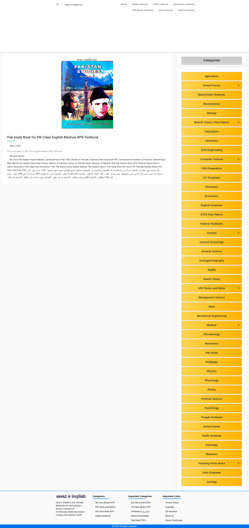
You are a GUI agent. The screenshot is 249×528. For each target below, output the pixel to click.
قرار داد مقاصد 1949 (44, 174)
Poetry (212, 389)
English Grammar (186, 10)
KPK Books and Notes (143, 10)
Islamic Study (211, 279)
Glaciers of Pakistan (58, 163)
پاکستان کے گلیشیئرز (110, 170)
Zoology (212, 481)
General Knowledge (212, 242)
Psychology (212, 408)
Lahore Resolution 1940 (18, 167)
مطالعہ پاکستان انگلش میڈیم (91, 177)
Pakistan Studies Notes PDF (149, 167)
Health (212, 269)
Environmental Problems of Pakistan (135, 159)
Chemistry (211, 140)
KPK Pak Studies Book (121, 163)
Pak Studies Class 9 (97, 167)
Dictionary (211, 186)
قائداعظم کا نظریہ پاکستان (66, 174)
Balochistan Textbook (184, 4)
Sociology (212, 444)
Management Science (212, 297)
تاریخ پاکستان (69, 170)
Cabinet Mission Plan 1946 (58, 159)
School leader (211, 426)
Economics (212, 196)
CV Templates (211, 177)
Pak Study (211, 352)
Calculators (212, 131)
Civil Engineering (211, 150)
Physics (212, 371)
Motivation (211, 343)
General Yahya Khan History (35, 163)
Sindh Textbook (160, 4)
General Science (212, 251)
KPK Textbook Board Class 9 (146, 163)
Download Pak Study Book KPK (104, 159)
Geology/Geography (211, 260)
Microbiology (212, 334)
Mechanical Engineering (212, 315)
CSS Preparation (212, 168)
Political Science (211, 398)
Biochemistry (211, 103)
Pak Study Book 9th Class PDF (121, 167)
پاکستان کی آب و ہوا (129, 170)
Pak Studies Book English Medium (71, 167)
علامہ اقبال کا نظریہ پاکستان (91, 174)
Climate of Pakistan (80, 159)
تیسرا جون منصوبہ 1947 (52, 170)
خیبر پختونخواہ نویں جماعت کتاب (119, 174)
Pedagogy (212, 362)
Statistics (211, 454)
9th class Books (17, 156)
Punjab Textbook (140, 4)
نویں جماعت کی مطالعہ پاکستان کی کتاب (25, 177)
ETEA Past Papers (212, 214)
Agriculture (212, 76)
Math (212, 306)
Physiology (212, 380)
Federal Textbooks (211, 223)
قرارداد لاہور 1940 (26, 174)
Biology (211, 113)
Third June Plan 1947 (16, 170)
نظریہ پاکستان (50, 177)
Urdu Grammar (166, 10)
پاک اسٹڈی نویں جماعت (149, 170)
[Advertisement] (124, 34)
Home (124, 4)
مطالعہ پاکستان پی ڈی (68, 177)
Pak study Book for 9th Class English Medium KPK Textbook (52, 137)
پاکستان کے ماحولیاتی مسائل (88, 170)
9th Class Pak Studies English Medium (27, 159)
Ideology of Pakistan (101, 163)
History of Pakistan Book (79, 163)
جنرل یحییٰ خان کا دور (143, 174)
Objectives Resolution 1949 (42, 167)
